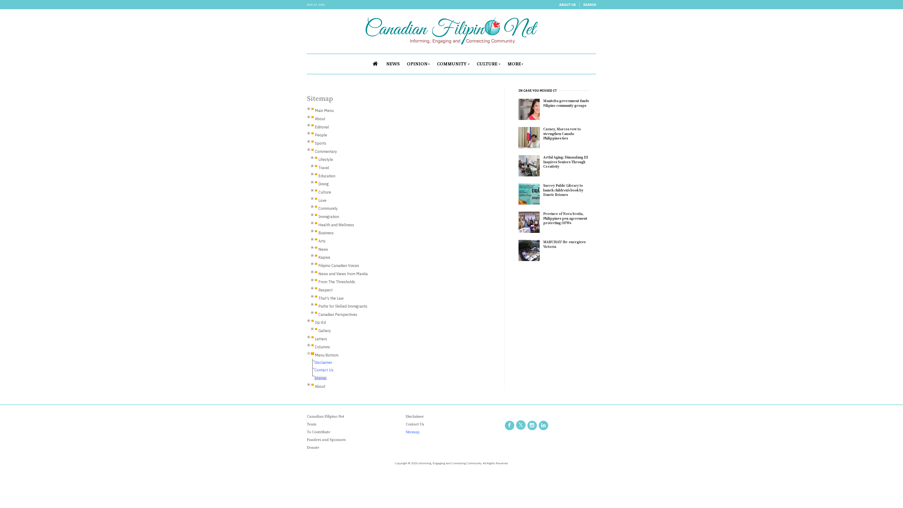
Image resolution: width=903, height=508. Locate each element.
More (514, 63)
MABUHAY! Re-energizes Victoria (564, 244)
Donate (313, 447)
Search (589, 5)
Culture (487, 63)
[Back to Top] (889, 494)
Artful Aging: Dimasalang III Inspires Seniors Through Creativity (565, 162)
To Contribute (318, 432)
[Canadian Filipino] (452, 30)
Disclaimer (323, 362)
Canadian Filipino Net (325, 416)
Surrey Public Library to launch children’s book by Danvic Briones (563, 190)
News (393, 63)
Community (452, 63)
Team (311, 424)
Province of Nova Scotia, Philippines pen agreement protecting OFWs (565, 219)
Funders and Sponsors (326, 439)
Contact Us (323, 370)
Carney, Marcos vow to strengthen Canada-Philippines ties (562, 134)
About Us (567, 5)
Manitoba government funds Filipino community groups (566, 103)
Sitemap (320, 378)
